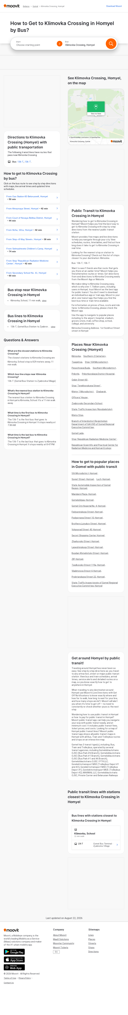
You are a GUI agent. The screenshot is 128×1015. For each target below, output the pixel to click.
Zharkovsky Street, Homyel (85, 541)
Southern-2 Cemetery (94, 356)
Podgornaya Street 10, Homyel (87, 518)
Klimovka (76, 356)
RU (56, 952)
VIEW (44, 300)
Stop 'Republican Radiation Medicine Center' (94, 439)
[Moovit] (12, 6)
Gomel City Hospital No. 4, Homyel (88, 506)
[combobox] (35, 45)
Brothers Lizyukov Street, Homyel (89, 523)
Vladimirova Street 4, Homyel (86, 571)
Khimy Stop (77, 415)
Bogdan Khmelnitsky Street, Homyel (90, 553)
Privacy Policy (25, 978)
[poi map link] (96, 117)
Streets (92, 943)
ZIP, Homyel (77, 559)
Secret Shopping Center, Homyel (88, 535)
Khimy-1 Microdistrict (83, 391)
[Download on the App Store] (14, 959)
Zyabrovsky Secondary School (87, 403)
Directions (93, 951)
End (67, 42)
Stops (91, 947)
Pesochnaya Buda (81, 368)
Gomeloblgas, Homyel (83, 500)
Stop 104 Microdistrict (96, 362)
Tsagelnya (77, 362)
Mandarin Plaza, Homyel (84, 494)
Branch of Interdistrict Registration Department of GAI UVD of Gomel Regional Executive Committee (93, 424)
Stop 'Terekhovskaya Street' (86, 385)
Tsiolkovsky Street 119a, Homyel (88, 565)
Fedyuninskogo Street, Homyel (87, 512)
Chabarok (101, 391)
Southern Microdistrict (104, 368)
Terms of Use (10, 978)
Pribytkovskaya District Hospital (98, 374)
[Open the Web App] (14, 967)
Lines (91, 935)
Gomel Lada (78, 433)
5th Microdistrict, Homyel (84, 473)
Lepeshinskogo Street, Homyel (87, 547)
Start (18, 42)
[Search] (111, 43)
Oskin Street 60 (80, 380)
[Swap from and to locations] (59, 43)
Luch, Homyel (103, 479)
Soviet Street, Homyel (83, 479)
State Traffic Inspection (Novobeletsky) (92, 409)
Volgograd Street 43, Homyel (86, 529)
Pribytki (75, 374)
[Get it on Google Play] (14, 952)
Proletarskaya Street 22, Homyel (88, 577)
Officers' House (80, 397)
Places (91, 939)
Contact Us (9, 983)
